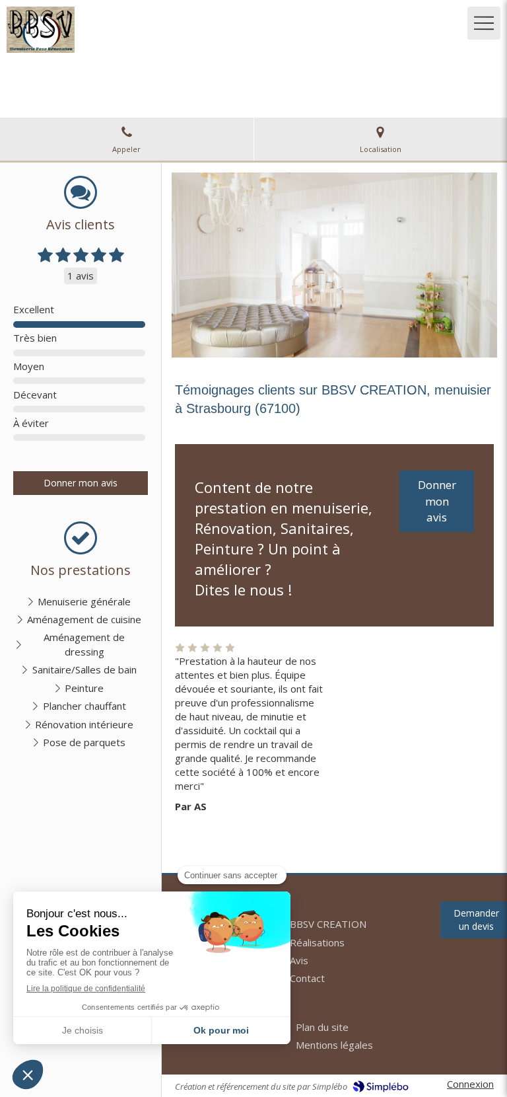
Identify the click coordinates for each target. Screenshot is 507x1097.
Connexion (470, 1083)
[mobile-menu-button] (483, 23)
